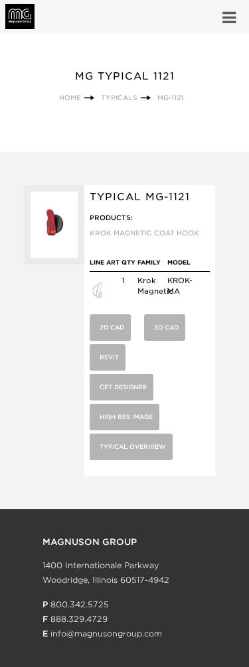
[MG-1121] (54, 262)
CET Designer (123, 387)
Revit (109, 357)
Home (70, 97)
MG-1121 (170, 97)
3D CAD (166, 327)
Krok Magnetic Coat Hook (144, 233)
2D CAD (112, 327)
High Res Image (126, 416)
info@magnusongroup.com (106, 633)
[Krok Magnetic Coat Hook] (98, 295)
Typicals (119, 97)
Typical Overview (133, 446)
